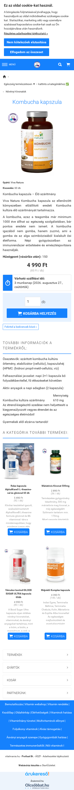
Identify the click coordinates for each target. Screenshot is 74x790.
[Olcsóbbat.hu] (37, 786)
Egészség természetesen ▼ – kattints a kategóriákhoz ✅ (36, 84)
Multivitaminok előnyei (50, 720)
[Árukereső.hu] (37, 775)
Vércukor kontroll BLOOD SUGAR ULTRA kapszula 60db (18, 594)
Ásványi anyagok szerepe (22, 737)
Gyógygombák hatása (53, 737)
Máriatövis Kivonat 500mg (55, 486)
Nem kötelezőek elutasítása (26, 42)
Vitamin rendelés (58, 704)
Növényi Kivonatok (16, 91)
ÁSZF (38, 756)
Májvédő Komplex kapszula (55, 590)
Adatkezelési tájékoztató (56, 756)
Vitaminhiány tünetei (22, 720)
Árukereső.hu (37, 781)
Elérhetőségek (39, 712)
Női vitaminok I (55, 745)
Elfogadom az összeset (26, 52)
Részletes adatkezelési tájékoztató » (26, 33)
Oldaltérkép (22, 712)
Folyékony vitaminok (25, 729)
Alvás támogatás (49, 729)
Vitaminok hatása (61, 712)
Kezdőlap (8, 712)
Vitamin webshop (35, 704)
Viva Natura (17, 182)
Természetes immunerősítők (27, 745)
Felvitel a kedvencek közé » (21, 326)
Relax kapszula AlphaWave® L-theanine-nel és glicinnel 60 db (18, 489)
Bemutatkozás (14, 704)
